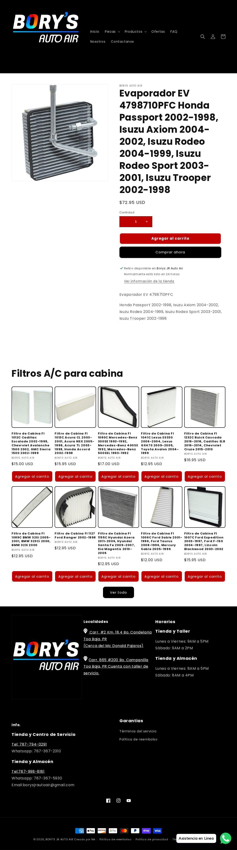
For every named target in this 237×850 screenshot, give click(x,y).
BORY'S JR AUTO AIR (60, 839)
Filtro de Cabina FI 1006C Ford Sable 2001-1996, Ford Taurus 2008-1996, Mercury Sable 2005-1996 (161, 541)
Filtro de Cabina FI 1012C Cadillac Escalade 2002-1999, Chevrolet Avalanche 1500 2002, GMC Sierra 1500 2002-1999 (31, 443)
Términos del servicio (138, 731)
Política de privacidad (152, 839)
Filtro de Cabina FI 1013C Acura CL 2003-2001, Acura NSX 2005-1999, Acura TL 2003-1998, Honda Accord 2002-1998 (74, 443)
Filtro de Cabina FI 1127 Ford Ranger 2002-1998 (75, 536)
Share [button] (130, 332)
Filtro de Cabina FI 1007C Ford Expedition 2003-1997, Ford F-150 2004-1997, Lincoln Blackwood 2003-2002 (204, 541)
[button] (112, 31)
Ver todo (118, 592)
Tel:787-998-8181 (28, 771)
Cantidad (126, 212)
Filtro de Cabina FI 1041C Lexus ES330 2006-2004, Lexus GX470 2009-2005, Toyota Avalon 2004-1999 (160, 443)
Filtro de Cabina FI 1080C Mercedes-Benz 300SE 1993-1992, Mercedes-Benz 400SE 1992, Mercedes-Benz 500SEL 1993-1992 (118, 443)
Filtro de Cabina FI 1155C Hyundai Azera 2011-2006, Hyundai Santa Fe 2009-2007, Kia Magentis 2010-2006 (116, 543)
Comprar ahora (170, 252)
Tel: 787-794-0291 (29, 744)
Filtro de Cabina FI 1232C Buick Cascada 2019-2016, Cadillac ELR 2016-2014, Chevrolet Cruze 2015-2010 (204, 441)
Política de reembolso (138, 739)
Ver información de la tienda (149, 281)
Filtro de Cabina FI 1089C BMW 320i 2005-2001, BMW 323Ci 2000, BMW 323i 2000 (31, 539)
